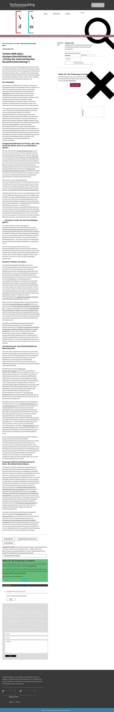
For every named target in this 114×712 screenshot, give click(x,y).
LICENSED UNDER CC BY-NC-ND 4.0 (27, 539)
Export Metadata (8, 543)
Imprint (11, 702)
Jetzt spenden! (25, 579)
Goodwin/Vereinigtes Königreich (28, 403)
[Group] (22, 4)
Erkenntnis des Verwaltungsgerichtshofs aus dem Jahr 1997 (18, 229)
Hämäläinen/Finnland (28, 425)
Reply (11, 599)
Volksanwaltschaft (7, 516)
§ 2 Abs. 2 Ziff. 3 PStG (32, 157)
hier (16, 384)
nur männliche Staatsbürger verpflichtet (18, 304)
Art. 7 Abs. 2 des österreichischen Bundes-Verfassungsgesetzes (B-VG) (20, 190)
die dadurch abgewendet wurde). (26, 503)
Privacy (18, 702)
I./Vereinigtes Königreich (8, 405)
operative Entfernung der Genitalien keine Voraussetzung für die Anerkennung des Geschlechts (20, 493)
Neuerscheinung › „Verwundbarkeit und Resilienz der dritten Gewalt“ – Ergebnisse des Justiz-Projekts (57, 36)
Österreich (67, 55)
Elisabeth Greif (69, 43)
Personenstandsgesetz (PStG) (24, 151)
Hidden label (87, 109)
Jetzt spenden (75, 85)
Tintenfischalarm (6, 93)
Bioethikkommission (22, 514)
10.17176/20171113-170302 (12, 555)
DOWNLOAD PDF (8, 539)
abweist (16, 124)
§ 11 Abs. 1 (21, 157)
